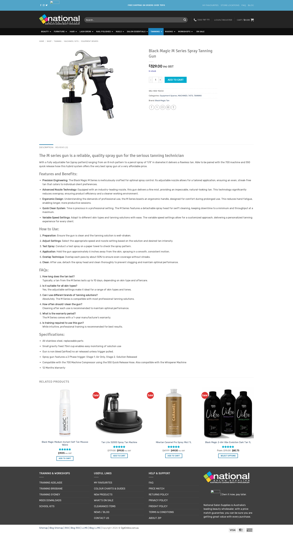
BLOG (251, 5)
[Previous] (39, 426)
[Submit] (184, 19)
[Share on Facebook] (151, 107)
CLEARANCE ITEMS (105, 506)
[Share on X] (157, 107)
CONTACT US (101, 518)
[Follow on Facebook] (41, 5)
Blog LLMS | (95, 528)
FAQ (244, 5)
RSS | (68, 528)
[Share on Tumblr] (173, 107)
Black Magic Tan (162, 100)
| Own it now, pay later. (233, 494)
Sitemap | (44, 528)
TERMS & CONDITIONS (161, 512)
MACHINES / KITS (71, 41)
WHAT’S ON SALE (103, 500)
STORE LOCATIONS (230, 5)
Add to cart (176, 79)
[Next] (253, 426)
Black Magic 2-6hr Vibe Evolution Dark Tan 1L (228, 442)
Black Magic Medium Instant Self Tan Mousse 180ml (65, 443)
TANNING (57, 41)
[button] (245, 19)
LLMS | (85, 528)
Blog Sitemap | (57, 528)
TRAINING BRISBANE (51, 488)
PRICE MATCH (156, 488)
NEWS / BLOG (101, 512)
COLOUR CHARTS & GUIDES (109, 488)
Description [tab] (46, 147)
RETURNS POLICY (159, 494)
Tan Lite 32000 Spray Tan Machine (119, 442)
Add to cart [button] (65, 458)
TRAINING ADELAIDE (50, 482)
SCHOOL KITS (46, 506)
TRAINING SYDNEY (49, 494)
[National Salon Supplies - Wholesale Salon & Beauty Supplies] (59, 19)
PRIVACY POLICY (158, 500)
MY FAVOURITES (211, 5)
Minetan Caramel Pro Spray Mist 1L (174, 442)
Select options (228, 456)
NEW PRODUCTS (103, 494)
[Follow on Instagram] (44, 5)
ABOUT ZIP (155, 518)
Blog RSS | (76, 528)
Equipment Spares (89, 41)
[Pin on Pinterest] (168, 107)
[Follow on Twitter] (46, 5)
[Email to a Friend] (162, 107)
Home (41, 41)
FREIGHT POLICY (158, 506)
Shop (49, 41)
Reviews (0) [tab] (61, 147)
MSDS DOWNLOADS (50, 500)
